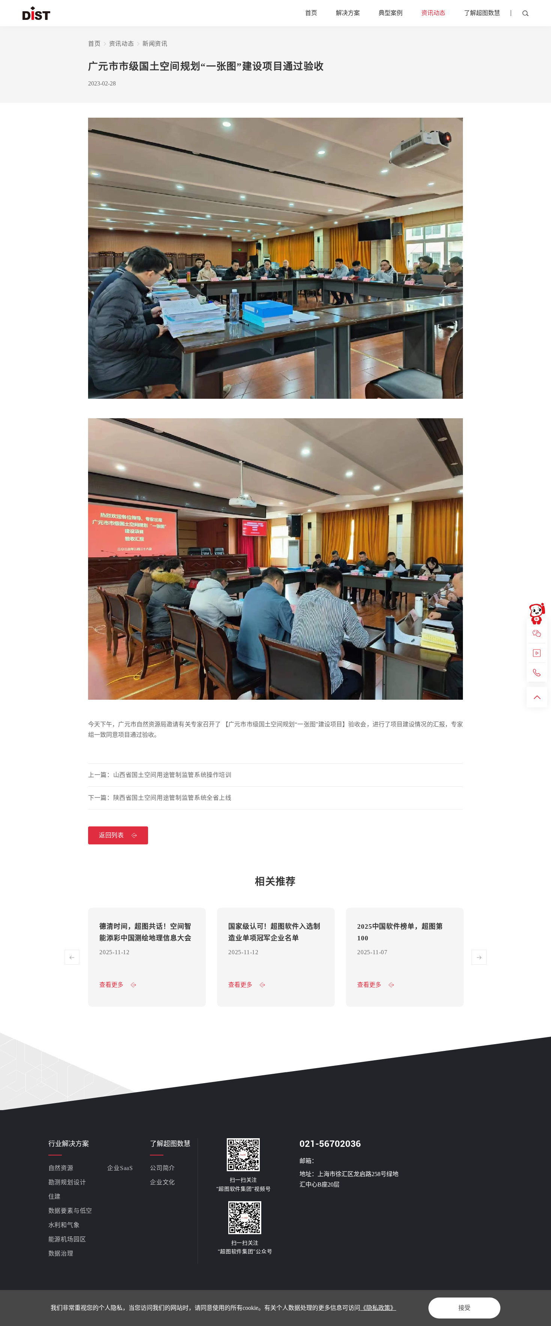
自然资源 (60, 1168)
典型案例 (391, 13)
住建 (54, 1196)
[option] (146, 957)
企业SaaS (120, 1168)
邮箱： (308, 1161)
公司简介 (162, 1168)
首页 (311, 13)
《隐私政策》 (378, 1308)
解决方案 (348, 13)
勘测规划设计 (67, 1182)
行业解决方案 (68, 1144)
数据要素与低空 (70, 1211)
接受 (464, 1308)
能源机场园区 (67, 1239)
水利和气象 (64, 1225)
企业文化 (162, 1182)
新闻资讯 (155, 43)
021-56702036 (330, 1144)
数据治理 (60, 1253)
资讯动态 (433, 13)
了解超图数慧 (482, 13)
